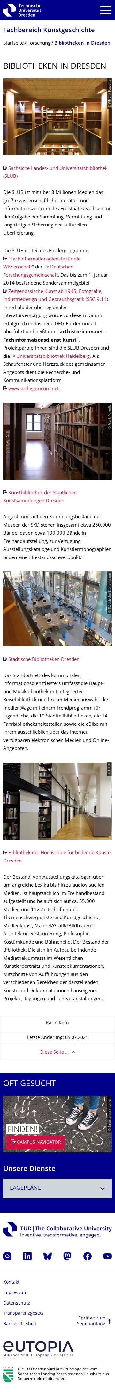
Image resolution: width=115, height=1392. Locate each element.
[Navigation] (106, 10)
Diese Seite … (54, 1052)
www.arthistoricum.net (33, 389)
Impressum (15, 1293)
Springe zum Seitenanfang (91, 1321)
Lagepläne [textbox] (25, 1188)
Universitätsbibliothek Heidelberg (53, 356)
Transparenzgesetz (23, 1314)
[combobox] (57, 1188)
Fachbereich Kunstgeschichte (49, 31)
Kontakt (11, 1282)
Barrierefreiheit (19, 1324)
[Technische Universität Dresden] (22, 10)
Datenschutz (16, 1303)
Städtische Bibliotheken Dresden (44, 659)
